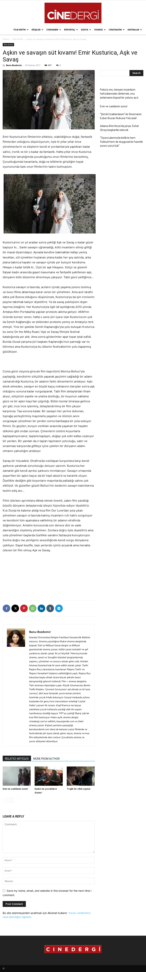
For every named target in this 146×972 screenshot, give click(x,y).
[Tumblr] (50, 608)
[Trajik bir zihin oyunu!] (81, 776)
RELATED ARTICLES (17, 758)
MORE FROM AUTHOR (46, 758)
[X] (15, 608)
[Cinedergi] (73, 13)
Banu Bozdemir (14, 65)
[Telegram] (59, 608)
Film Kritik (19, 29)
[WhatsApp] (32, 608)
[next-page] (11, 800)
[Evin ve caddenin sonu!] (17, 776)
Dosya (84, 29)
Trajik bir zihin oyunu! (78, 788)
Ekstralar (133, 29)
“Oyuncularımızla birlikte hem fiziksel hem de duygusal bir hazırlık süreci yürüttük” (121, 141)
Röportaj (69, 29)
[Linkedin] (41, 608)
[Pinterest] (24, 608)
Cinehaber (52, 29)
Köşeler (36, 29)
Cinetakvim (115, 29)
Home (6, 39)
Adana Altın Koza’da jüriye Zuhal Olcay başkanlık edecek (119, 127)
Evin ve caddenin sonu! (15, 788)
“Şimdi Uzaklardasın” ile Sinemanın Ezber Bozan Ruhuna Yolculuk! (121, 116)
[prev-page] (5, 800)
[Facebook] (6, 608)
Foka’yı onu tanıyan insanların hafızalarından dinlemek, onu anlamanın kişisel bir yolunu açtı (119, 93)
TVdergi (98, 29)
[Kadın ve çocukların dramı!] (49, 776)
